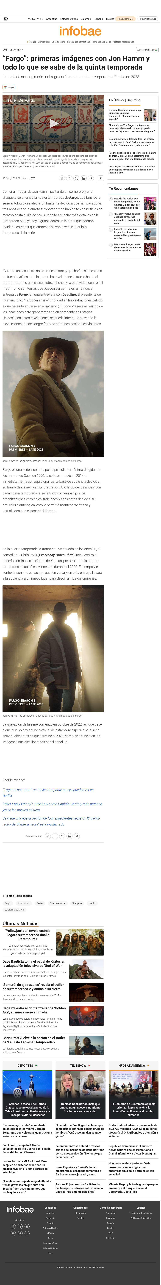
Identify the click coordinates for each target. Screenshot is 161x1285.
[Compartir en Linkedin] (84, 178)
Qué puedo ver (12, 49)
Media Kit (110, 1238)
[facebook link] (13, 1226)
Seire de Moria (58, 42)
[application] (53, 123)
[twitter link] (20, 1226)
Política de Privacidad (140, 1218)
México (110, 18)
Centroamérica (50, 1243)
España (99, 18)
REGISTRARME (125, 19)
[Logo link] (80, 31)
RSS (50, 1253)
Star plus (77, 903)
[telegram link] (20, 1233)
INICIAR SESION (148, 19)
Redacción (80, 1213)
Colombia (86, 18)
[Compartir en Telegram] (91, 178)
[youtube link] (13, 1233)
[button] (6, 18)
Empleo (80, 1218)
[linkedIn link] (27, 1233)
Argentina (51, 18)
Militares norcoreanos (123, 42)
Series (40, 903)
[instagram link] (27, 1226)
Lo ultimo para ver (15, 909)
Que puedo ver (58, 903)
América (50, 1213)
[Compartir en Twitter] (76, 178)
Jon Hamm (24, 903)
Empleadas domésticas (78, 42)
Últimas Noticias (50, 1248)
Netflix (92, 903)
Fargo (8, 903)
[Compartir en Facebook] (69, 178)
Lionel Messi (44, 42)
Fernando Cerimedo (101, 42)
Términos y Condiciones (140, 1213)
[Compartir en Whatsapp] (62, 178)
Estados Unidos (69, 18)
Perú (50, 1238)
